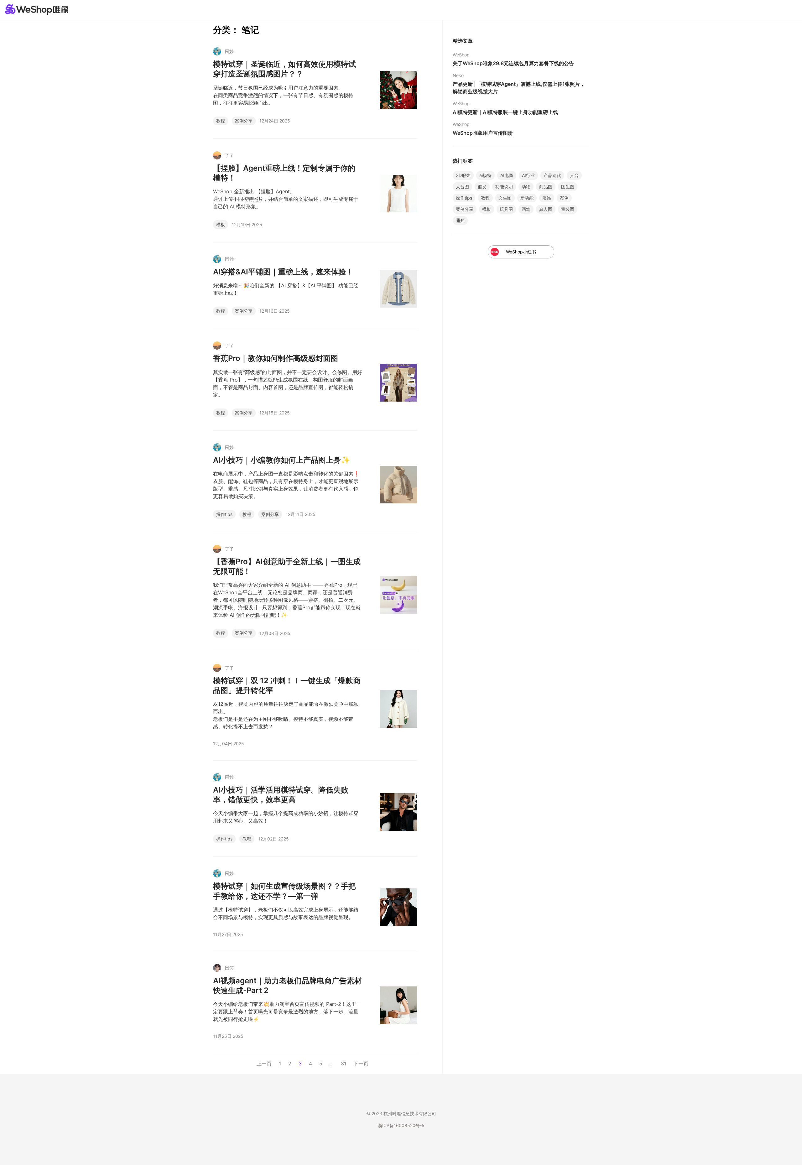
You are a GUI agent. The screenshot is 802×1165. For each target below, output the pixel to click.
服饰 (546, 197)
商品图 (545, 186)
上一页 (264, 1063)
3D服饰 (463, 175)
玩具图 (506, 209)
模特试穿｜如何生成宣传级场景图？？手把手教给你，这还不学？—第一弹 (284, 891)
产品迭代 (552, 175)
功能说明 (504, 186)
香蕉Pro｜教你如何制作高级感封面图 (275, 358)
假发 (482, 186)
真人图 (545, 209)
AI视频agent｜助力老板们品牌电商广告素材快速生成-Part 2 (287, 985)
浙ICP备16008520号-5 (401, 1125)
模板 (220, 224)
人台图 (462, 186)
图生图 (567, 186)
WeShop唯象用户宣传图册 (483, 133)
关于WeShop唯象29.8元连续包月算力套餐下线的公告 (513, 63)
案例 (564, 197)
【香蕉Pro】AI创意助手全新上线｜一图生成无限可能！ (287, 566)
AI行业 (528, 175)
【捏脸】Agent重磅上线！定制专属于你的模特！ (284, 173)
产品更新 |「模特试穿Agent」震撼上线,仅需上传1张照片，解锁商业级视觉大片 (519, 88)
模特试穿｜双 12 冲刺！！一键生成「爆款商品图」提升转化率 (287, 685)
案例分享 (244, 120)
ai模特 (485, 175)
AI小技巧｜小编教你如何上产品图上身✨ (281, 460)
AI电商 (506, 175)
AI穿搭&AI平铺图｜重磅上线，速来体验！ (283, 271)
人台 (574, 175)
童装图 (567, 209)
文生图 (505, 197)
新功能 (527, 197)
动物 (526, 186)
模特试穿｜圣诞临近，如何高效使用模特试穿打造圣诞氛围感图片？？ (284, 69)
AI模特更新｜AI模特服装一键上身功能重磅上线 (505, 112)
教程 (220, 120)
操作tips (224, 514)
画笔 (526, 209)
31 (343, 1063)
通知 (460, 220)
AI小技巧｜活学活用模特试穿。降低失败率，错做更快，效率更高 (280, 794)
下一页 (360, 1063)
